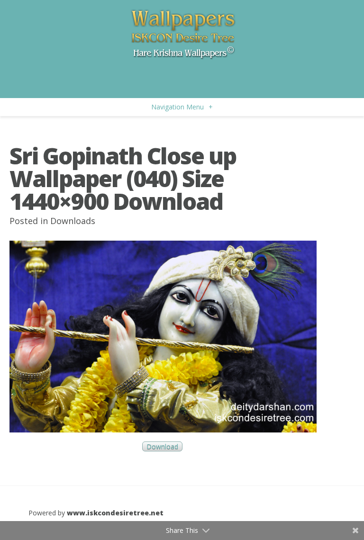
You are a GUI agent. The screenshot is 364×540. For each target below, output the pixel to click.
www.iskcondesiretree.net (115, 512)
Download (162, 446)
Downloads (72, 220)
